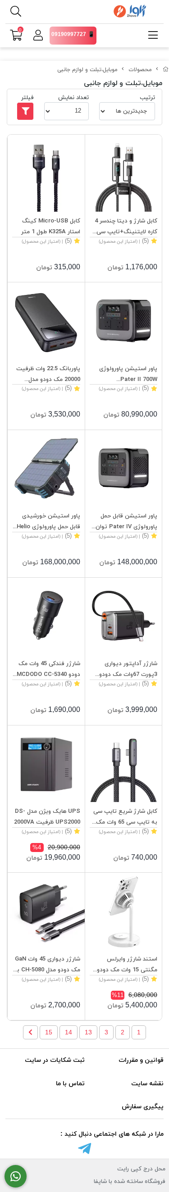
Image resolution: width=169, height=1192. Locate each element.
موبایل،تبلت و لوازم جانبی (87, 69)
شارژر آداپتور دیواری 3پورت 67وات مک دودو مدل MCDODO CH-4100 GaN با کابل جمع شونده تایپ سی (126, 670)
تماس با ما (70, 1083)
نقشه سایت (147, 1083)
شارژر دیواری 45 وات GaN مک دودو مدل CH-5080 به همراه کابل (47, 965)
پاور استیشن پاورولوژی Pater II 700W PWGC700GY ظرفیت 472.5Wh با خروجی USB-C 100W (124, 375)
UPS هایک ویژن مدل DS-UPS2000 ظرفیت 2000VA (47, 816)
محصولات (140, 69)
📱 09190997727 (73, 34)
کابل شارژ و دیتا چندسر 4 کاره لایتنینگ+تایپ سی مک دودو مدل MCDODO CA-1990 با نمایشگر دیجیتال (126, 227)
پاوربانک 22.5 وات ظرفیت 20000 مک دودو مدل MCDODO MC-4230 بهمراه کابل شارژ (46, 375)
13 (88, 1032)
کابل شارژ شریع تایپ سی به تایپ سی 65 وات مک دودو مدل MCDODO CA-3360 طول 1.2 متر (125, 817)
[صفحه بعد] (30, 1032)
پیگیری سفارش (143, 1106)
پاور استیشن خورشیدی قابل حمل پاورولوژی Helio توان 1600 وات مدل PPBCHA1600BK (48, 522)
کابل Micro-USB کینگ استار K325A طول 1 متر (50, 226)
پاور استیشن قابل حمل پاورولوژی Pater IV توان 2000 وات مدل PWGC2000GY (126, 522)
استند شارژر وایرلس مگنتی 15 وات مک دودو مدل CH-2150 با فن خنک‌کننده (127, 965)
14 (68, 1032)
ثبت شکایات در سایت (55, 1060)
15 (48, 1032)
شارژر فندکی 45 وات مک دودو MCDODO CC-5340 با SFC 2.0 (48, 670)
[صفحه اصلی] (166, 69)
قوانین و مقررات (141, 1060)
